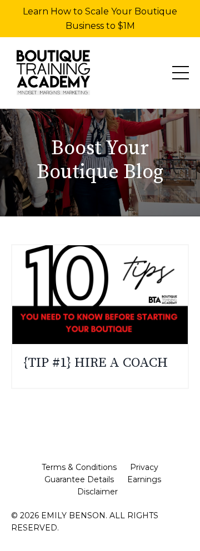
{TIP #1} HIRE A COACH (95, 363)
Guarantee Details (79, 479)
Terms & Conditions (79, 467)
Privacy (144, 467)
